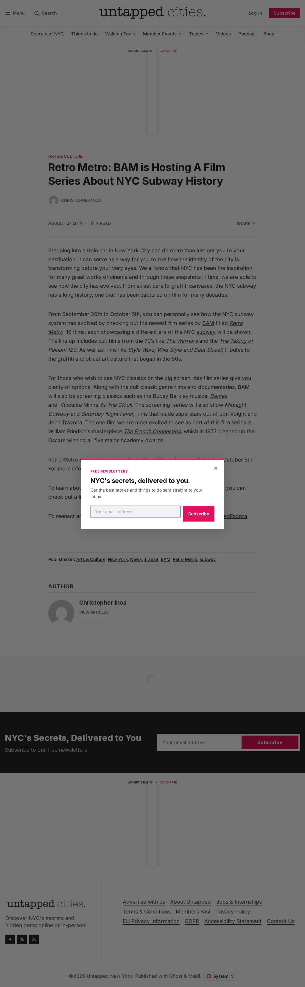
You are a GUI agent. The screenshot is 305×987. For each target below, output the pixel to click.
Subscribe (198, 513)
